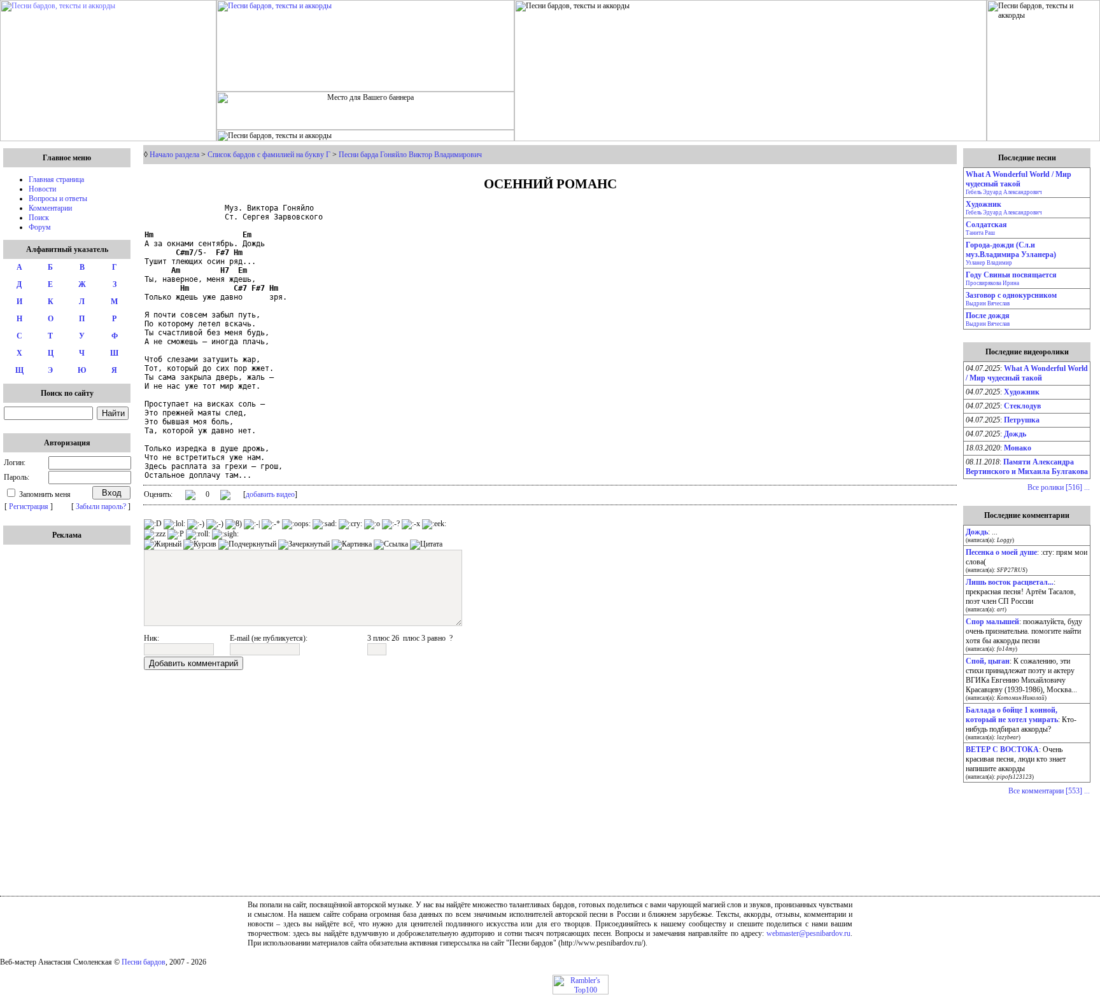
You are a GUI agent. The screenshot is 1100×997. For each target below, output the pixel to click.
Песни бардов (144, 962)
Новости (42, 189)
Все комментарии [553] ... (1049, 790)
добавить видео (270, 494)
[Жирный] (162, 545)
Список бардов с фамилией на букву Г (269, 154)
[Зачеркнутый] (304, 545)
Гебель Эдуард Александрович (1004, 192)
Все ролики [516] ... (1058, 487)
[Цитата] (426, 545)
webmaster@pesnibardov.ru (808, 933)
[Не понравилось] (225, 496)
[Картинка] (352, 545)
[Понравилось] (190, 497)
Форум (40, 227)
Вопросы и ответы (58, 198)
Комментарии (50, 208)
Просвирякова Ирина (992, 283)
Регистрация (28, 506)
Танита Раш (980, 233)
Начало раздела (174, 154)
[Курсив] (199, 545)
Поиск (39, 217)
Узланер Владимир (989, 263)
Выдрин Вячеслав (988, 303)
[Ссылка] (391, 545)
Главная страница (56, 179)
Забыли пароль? (101, 506)
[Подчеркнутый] (247, 545)
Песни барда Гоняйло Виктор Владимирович (410, 154)
